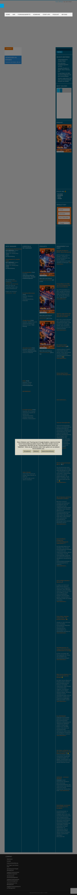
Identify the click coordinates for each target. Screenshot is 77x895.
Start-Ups (46, 14)
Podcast (56, 14)
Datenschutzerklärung (48, 451)
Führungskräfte (24, 14)
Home (8, 14)
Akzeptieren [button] (27, 451)
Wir (14, 14)
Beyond (64, 14)
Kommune (36, 14)
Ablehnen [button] (36, 451)
